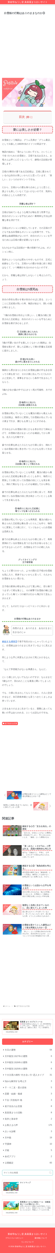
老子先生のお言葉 (11, 723)
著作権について (41, 1238)
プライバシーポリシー (14, 1238)
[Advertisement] (27, 46)
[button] (50, 1172)
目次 (22, 116)
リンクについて (27, 1242)
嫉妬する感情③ (9, 641)
